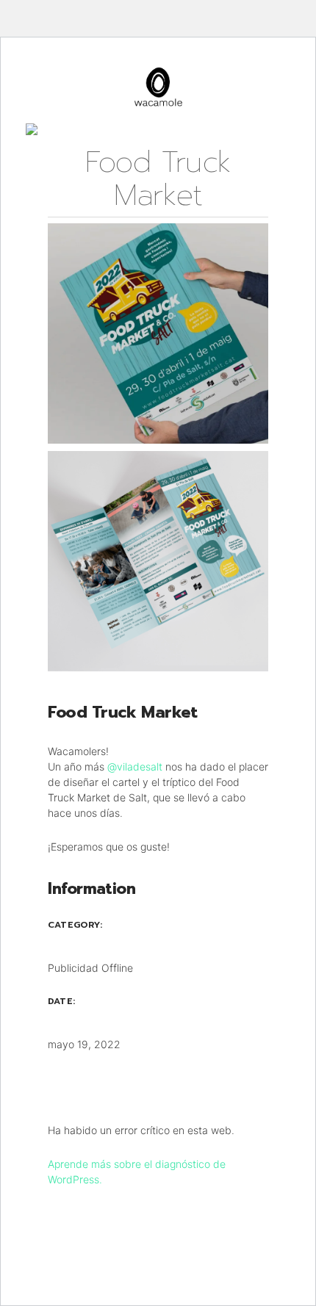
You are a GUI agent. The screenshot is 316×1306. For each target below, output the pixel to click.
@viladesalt (134, 766)
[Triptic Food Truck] (158, 561)
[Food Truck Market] (158, 333)
